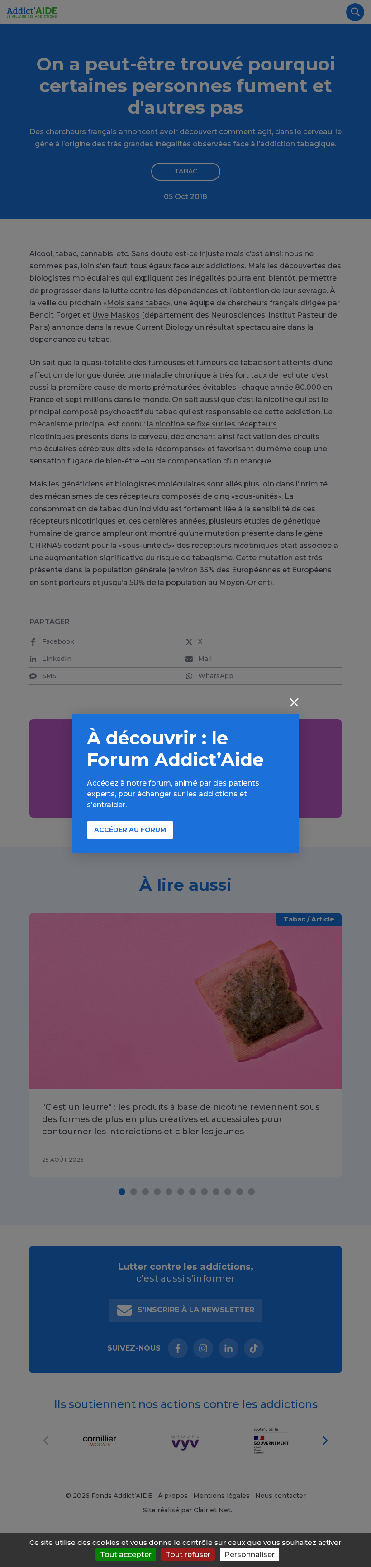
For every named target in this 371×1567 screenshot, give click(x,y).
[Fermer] (294, 703)
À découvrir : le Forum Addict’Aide (175, 749)
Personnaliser (249, 1554)
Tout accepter (126, 1554)
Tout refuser (188, 1554)
